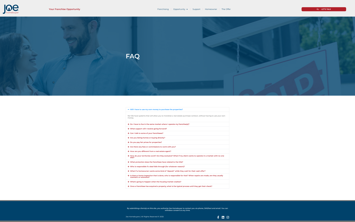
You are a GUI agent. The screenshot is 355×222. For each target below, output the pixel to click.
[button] (177, 109)
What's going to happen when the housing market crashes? (155, 182)
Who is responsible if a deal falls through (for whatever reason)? (157, 167)
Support (196, 9)
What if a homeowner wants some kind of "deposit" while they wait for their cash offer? (167, 171)
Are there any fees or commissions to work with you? (153, 147)
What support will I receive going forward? (148, 129)
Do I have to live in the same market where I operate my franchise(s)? (159, 124)
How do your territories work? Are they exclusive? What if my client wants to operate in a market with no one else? (177, 157)
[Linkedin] (223, 217)
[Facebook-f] (218, 217)
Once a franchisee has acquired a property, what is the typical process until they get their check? (171, 186)
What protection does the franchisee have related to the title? (156, 162)
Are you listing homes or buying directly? (147, 138)
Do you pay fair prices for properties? (146, 142)
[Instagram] (227, 217)
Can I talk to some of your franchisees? (146, 133)
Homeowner (211, 9)
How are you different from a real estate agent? (150, 151)
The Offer (226, 9)
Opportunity (179, 9)
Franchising (163, 9)
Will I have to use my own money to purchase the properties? (156, 109)
